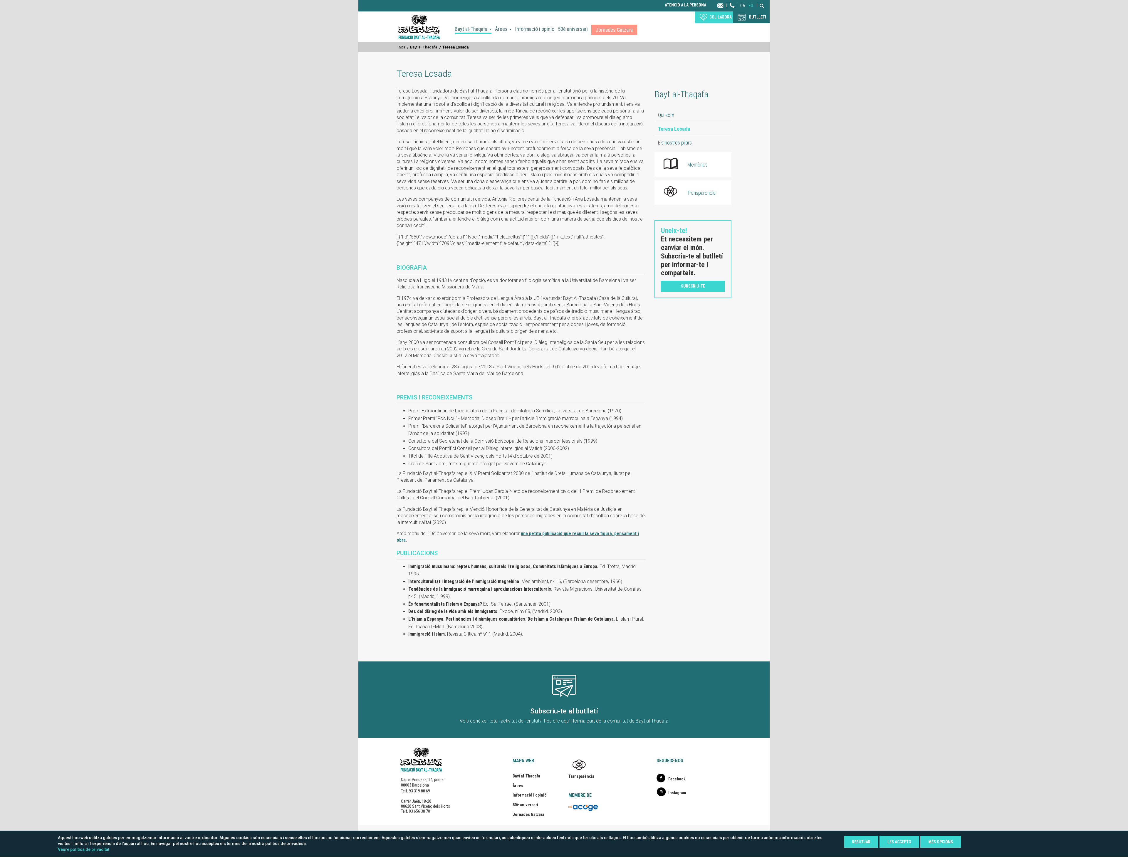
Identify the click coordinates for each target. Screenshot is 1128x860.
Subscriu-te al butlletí (564, 711)
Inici (401, 47)
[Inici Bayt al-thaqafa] (419, 26)
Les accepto (899, 841)
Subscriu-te (693, 286)
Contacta (726, 5)
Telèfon (732, 11)
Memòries (697, 165)
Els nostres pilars (675, 143)
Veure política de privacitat (83, 849)
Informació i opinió (534, 29)
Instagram (677, 792)
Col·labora (720, 17)
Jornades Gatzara (614, 30)
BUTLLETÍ (757, 17)
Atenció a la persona (685, 5)
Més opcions (940, 841)
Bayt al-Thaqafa (472, 29)
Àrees (502, 29)
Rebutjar (861, 841)
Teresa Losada (674, 129)
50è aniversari (573, 29)
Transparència (701, 193)
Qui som (666, 115)
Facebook (677, 779)
